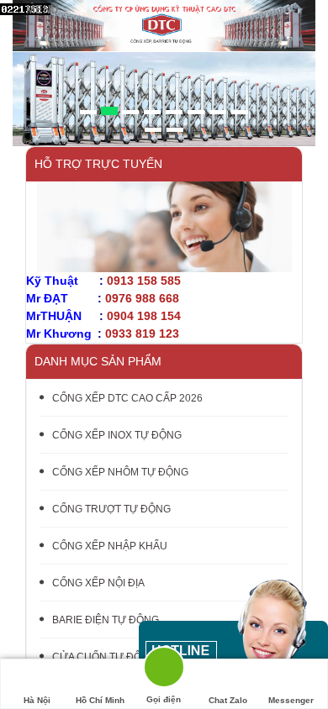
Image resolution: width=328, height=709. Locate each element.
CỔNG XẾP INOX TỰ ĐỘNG (117, 435)
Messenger (291, 700)
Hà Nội (37, 700)
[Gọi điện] (164, 670)
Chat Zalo (228, 700)
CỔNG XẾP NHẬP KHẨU (109, 546)
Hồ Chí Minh (100, 700)
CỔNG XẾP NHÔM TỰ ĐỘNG (120, 472)
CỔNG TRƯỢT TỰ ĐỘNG (111, 509)
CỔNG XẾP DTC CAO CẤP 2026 (127, 398)
